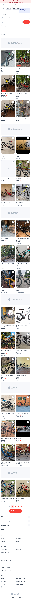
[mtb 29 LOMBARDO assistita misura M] (8, 319)
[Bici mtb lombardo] (23, 491)
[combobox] (15, 17)
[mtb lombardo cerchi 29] (23, 111)
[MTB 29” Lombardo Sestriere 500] (8, 369)
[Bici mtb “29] (23, 431)
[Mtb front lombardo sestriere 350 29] (23, 369)
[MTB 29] (8, 62)
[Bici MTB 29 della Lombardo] (23, 171)
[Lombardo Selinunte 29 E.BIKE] (23, 455)
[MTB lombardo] (23, 281)
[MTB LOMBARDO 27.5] (8, 195)
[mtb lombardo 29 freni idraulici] (23, 195)
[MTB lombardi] (8, 281)
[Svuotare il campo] (28, 17)
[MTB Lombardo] (8, 232)
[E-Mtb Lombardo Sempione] (8, 87)
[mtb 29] (23, 147)
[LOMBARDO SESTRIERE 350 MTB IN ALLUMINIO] (8, 407)
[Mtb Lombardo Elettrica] (8, 455)
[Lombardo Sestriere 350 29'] (23, 407)
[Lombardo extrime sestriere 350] (8, 491)
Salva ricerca (6, 31)
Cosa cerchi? (4, 14)
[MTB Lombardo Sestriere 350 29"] (8, 257)
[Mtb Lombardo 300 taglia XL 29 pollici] (23, 62)
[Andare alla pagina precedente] (9, 506)
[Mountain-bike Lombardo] (23, 344)
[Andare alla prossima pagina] (21, 506)
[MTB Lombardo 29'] (8, 147)
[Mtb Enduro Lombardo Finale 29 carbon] (8, 344)
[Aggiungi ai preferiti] (13, 51)
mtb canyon (8, 8)
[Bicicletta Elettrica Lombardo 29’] (8, 431)
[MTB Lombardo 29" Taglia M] (23, 319)
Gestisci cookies (4, 549)
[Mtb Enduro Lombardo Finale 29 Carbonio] (23, 257)
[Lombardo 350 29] (8, 171)
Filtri (26, 22)
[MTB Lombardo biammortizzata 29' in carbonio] (23, 232)
